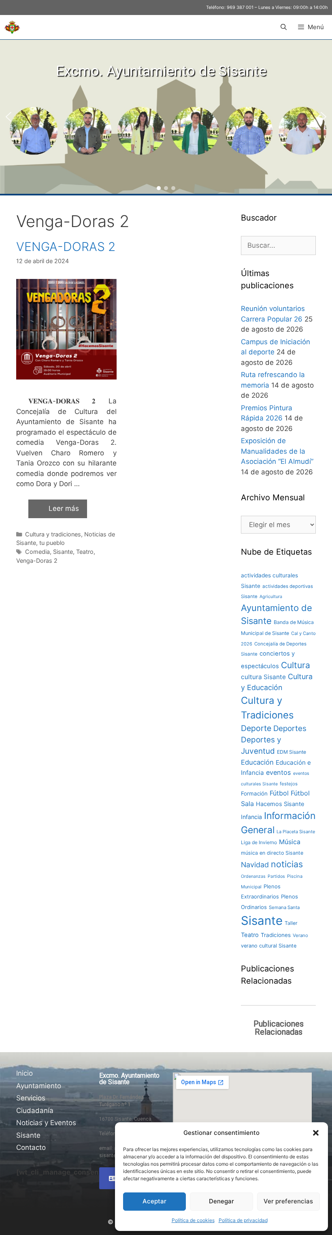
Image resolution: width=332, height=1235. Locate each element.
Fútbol (279, 793)
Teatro (85, 551)
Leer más (64, 508)
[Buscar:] (278, 245)
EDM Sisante (291, 752)
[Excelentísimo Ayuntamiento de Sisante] (12, 27)
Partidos (276, 876)
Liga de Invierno (259, 842)
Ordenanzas (253, 876)
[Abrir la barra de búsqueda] (283, 27)
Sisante (63, 551)
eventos (278, 772)
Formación (254, 793)
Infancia (251, 816)
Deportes (289, 728)
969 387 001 (240, 7)
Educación (257, 762)
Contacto (31, 1147)
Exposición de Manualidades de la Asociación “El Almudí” (277, 451)
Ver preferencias (288, 1201)
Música (289, 842)
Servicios (30, 1098)
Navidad (255, 864)
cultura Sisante (263, 677)
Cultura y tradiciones (53, 534)
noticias (287, 864)
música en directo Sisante (272, 853)
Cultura (295, 665)
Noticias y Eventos (46, 1123)
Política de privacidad (243, 1220)
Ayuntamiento (38, 1086)
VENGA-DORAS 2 (65, 246)
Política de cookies (193, 1220)
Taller (291, 923)
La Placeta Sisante (296, 831)
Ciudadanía (34, 1110)
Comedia (37, 551)
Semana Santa (284, 907)
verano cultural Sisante (268, 946)
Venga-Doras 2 (36, 560)
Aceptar (154, 1201)
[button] (316, 1133)
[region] (166, 117)
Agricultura (271, 596)
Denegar (221, 1201)
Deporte (256, 728)
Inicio (24, 1073)
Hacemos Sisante (280, 804)
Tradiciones (276, 935)
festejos (289, 784)
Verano (300, 935)
